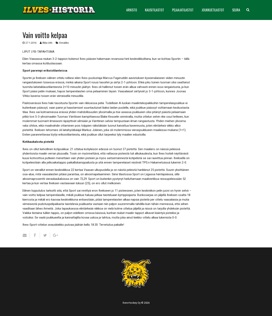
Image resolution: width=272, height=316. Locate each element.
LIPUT (26, 51)
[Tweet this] (45, 235)
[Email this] (26, 235)
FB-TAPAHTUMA (43, 51)
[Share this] (35, 235)
